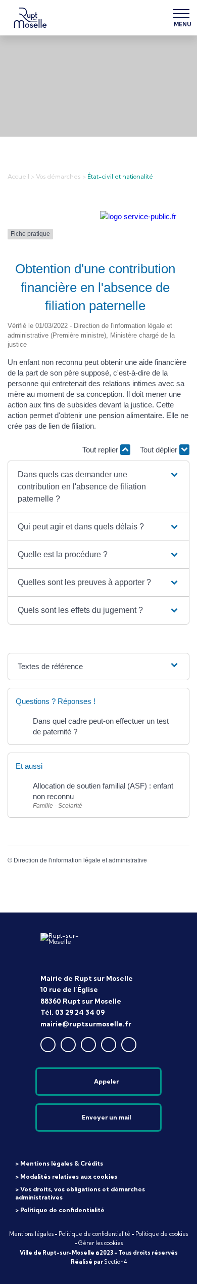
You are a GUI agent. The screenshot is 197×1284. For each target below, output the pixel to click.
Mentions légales (31, 1233)
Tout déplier (159, 449)
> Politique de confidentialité (60, 1210)
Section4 (115, 1261)
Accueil (18, 176)
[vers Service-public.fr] (138, 216)
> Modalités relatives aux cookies (66, 1176)
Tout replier (101, 449)
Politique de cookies (161, 1233)
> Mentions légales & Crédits (59, 1163)
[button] (98, 487)
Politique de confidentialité (94, 1233)
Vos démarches (58, 176)
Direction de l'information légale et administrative (80, 860)
